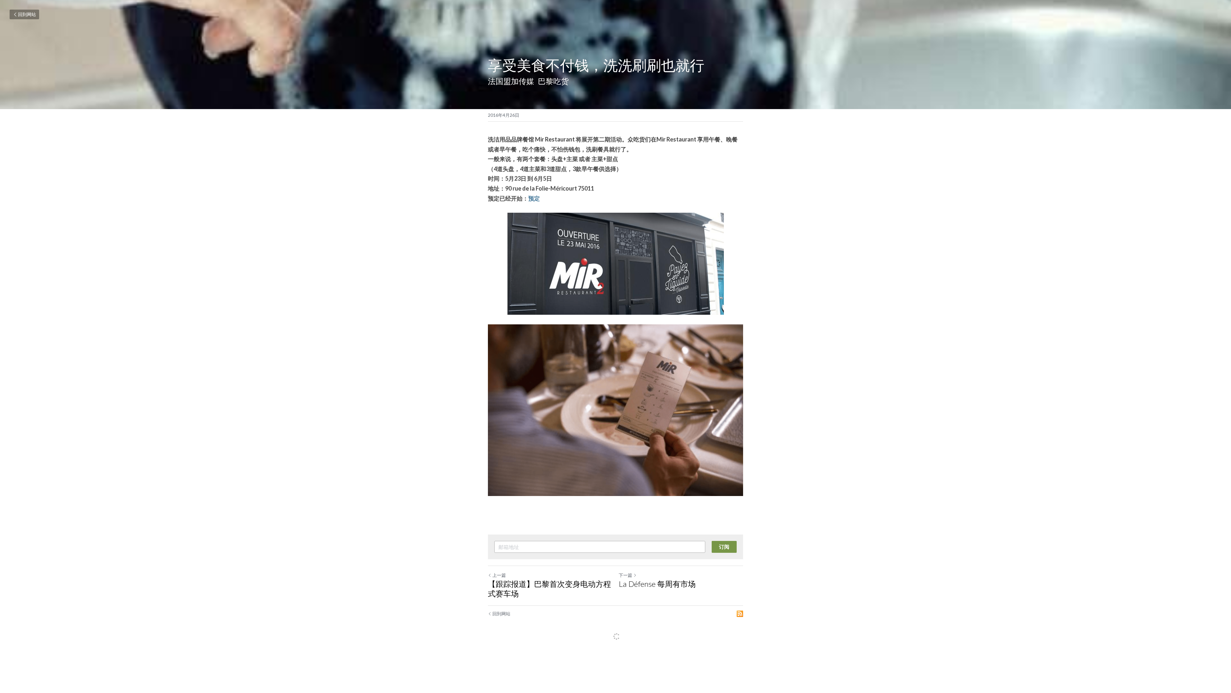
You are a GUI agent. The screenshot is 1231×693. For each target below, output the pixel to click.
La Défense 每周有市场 (657, 583)
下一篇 (625, 575)
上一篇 (499, 575)
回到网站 (27, 14)
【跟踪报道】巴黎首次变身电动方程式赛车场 (549, 588)
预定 (534, 198)
